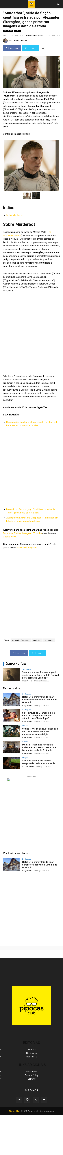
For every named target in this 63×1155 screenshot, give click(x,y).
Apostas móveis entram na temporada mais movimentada (38, 762)
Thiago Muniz (27, 681)
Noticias (8, 31)
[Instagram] (27, 1100)
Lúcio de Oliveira (19, 40)
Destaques (26, 669)
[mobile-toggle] (5, 4)
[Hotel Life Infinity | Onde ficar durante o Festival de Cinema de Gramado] (11, 699)
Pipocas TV (31, 1056)
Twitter (17, 533)
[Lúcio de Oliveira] (6, 40)
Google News (10, 536)
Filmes (25, 741)
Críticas (25, 726)
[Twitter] (36, 1100)
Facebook (8, 533)
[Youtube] (44, 1100)
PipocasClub (14, 1111)
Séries (18, 31)
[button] (58, 4)
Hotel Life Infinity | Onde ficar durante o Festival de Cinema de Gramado (39, 700)
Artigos (25, 757)
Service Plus (31, 1071)
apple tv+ (37, 640)
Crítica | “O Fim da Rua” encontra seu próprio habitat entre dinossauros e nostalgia (40, 731)
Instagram (27, 533)
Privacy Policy (31, 1075)
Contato (32, 1078)
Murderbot (49, 640)
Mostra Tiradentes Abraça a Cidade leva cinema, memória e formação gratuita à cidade (39, 747)
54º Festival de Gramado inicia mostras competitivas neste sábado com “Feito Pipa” (39, 715)
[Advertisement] (31, 907)
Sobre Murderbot (14, 215)
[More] (43, 48)
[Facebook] (19, 1100)
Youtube (37, 533)
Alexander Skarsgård (20, 640)
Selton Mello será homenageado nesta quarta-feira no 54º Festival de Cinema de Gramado (40, 675)
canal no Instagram (27, 547)
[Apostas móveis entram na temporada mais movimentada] (11, 763)
